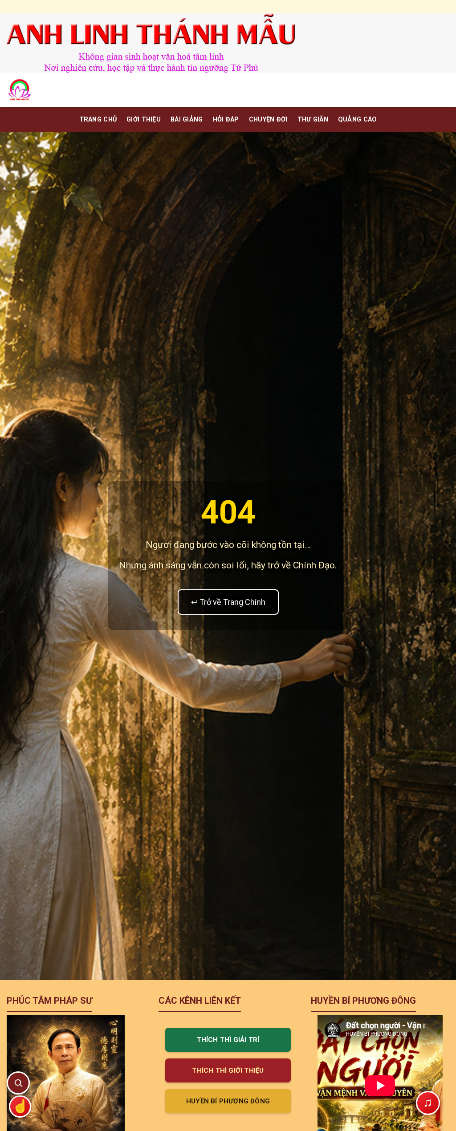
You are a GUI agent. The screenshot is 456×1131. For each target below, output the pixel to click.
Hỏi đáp (226, 119)
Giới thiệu (143, 119)
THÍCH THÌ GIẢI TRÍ (228, 1040)
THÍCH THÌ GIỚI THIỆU (228, 1070)
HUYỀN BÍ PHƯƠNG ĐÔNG (228, 1101)
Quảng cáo (357, 119)
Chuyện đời (268, 119)
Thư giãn (312, 119)
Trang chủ (98, 119)
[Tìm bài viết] (18, 1083)
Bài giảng (187, 119)
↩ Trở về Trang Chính (228, 602)
